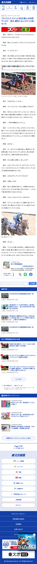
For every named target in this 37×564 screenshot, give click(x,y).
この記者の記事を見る (27, 266)
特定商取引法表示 (18, 519)
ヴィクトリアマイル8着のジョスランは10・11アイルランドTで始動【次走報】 (22, 356)
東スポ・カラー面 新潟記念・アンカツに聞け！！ (23, 403)
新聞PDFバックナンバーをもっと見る (18, 438)
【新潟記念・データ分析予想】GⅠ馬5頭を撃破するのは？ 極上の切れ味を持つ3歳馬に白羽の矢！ (22, 306)
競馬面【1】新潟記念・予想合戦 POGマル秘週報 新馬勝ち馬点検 (22, 427)
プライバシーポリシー (18, 514)
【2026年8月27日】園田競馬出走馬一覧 (21, 327)
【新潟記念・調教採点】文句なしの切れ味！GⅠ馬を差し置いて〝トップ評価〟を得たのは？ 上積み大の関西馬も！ (22, 318)
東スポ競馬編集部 (16, 264)
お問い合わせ (18, 529)
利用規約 (18, 524)
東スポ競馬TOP (8, 385)
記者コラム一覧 (18, 385)
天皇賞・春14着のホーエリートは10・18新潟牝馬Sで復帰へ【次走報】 (22, 345)
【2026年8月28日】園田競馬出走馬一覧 (21, 294)
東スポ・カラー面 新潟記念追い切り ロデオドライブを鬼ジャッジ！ (23, 415)
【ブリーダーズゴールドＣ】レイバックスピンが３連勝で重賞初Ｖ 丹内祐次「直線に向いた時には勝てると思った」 (22, 368)
